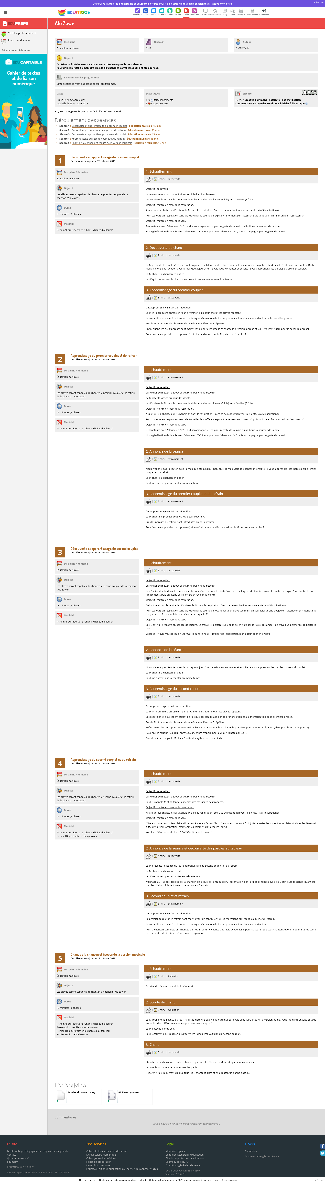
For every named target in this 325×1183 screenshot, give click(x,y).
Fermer (319, 2)
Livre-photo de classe (98, 1165)
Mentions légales (175, 1151)
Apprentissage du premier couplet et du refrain (99, 130)
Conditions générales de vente (183, 1165)
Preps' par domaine (19, 40)
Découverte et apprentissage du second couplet (99, 134)
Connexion (251, 1151)
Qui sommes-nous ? (18, 1158)
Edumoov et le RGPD (177, 1161)
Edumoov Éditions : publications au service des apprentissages (122, 1168)
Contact (11, 1154)
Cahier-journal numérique (101, 1158)
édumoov (12, 1161)
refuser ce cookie (228, 1180)
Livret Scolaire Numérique (101, 1154)
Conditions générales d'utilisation (185, 1154)
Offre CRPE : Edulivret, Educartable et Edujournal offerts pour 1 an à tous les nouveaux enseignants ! (162, 3)
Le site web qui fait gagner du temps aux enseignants (37, 1151)
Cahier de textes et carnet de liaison (106, 1151)
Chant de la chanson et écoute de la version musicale (102, 142)
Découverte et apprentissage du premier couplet (99, 125)
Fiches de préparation (98, 1161)
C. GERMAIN (242, 48)
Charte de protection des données (185, 1158)
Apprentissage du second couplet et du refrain (98, 138)
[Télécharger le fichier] (58, 1101)
